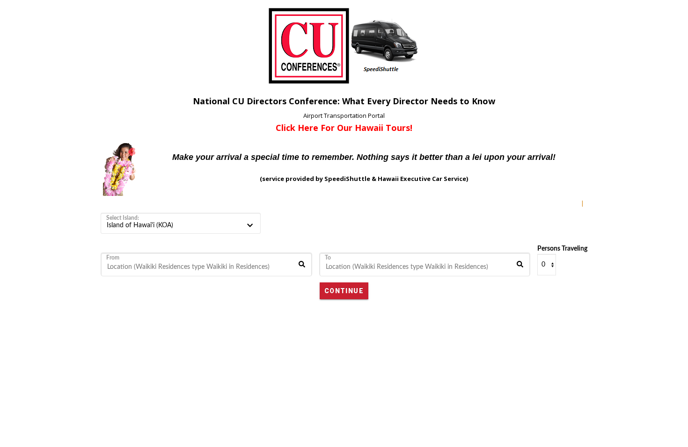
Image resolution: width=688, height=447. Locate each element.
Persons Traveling (562, 248)
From (112, 257)
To (328, 257)
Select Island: (122, 218)
